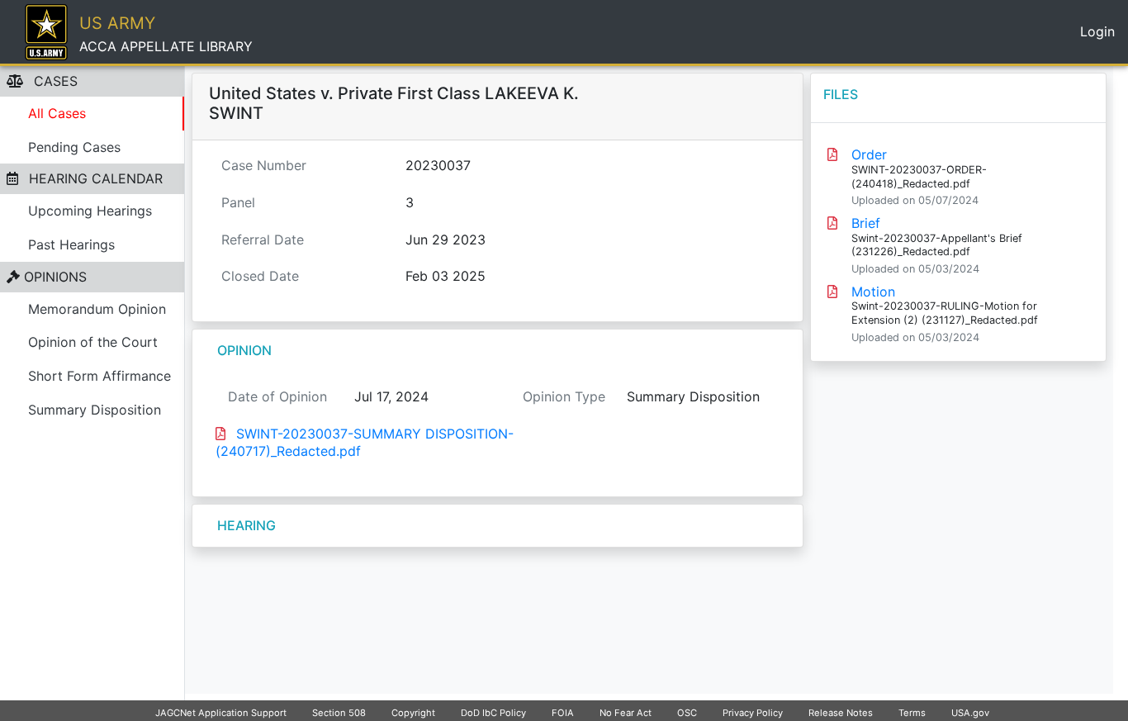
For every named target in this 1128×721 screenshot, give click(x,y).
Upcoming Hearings (90, 210)
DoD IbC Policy (493, 713)
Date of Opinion (277, 396)
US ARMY (117, 23)
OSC (687, 713)
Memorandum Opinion (97, 309)
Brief (865, 223)
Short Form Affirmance (99, 376)
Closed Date (260, 276)
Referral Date (262, 239)
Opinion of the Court (93, 342)
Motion (873, 291)
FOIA (563, 713)
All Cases (57, 113)
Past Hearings (71, 244)
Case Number (263, 165)
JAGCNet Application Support (221, 713)
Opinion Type (564, 396)
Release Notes (840, 713)
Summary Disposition (94, 409)
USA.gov (970, 713)
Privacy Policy (753, 713)
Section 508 (339, 713)
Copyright (413, 713)
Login (1097, 31)
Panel (238, 202)
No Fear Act (626, 713)
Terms (912, 713)
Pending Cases (74, 147)
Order (869, 154)
